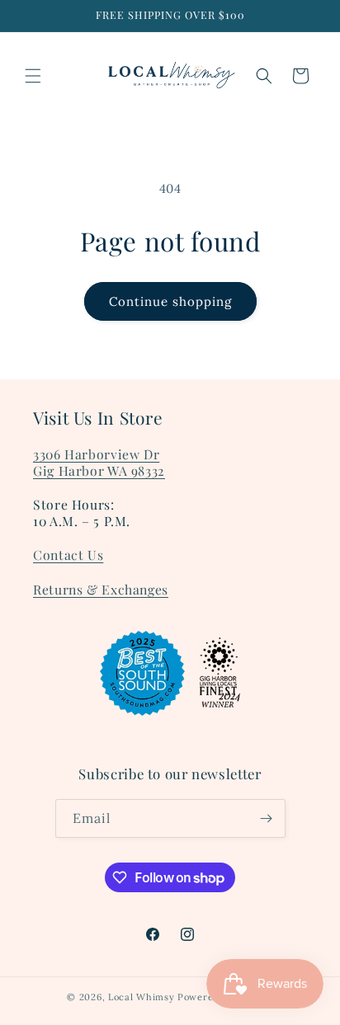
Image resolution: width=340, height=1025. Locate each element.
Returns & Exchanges (100, 589)
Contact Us (68, 554)
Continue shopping (170, 301)
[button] (33, 76)
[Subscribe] (266, 818)
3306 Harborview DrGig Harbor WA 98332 (99, 462)
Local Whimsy (141, 997)
